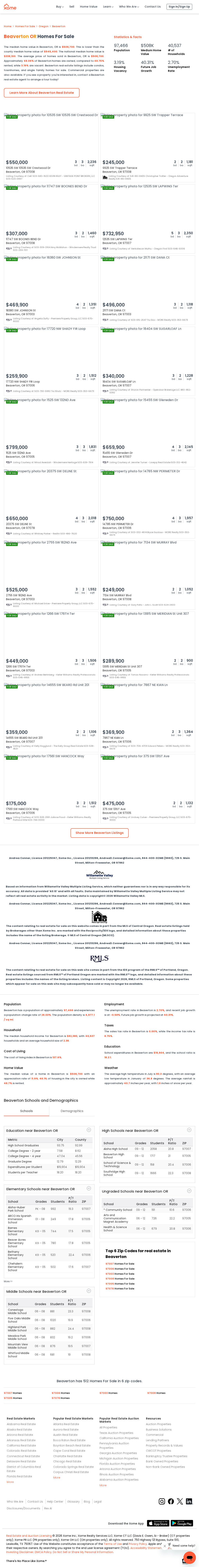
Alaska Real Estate (19, 1430)
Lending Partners (157, 1440)
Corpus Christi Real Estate (71, 1472)
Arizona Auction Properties (118, 1469)
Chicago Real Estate (67, 1461)
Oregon (43, 26)
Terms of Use (113, 1544)
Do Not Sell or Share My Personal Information (83, 1552)
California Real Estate (21, 1445)
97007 (110, 1264)
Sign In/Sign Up (179, 7)
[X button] (180, 1501)
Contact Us (153, 7)
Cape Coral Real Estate (69, 1451)
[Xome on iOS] (159, 1523)
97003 (110, 1274)
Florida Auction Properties (117, 1464)
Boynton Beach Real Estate (72, 1445)
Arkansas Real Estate (21, 1440)
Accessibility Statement (146, 1548)
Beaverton (58, 26)
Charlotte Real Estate (67, 1456)
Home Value (88, 7)
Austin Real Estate (65, 1435)
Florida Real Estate (19, 1476)
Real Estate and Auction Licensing (29, 1536)
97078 (110, 1288)
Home (7, 26)
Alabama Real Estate (21, 1424)
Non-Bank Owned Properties (165, 1467)
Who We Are (127, 7)
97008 (110, 1279)
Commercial (154, 1435)
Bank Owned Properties (162, 1461)
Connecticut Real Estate (23, 1456)
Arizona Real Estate (20, 1435)
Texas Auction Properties (116, 1433)
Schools (26, 1111)
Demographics (72, 1111)
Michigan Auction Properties (119, 1458)
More (10, 1482)
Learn (107, 7)
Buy (58, 7)
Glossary (73, 1502)
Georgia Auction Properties (118, 1453)
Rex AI (48, 1508)
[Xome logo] (10, 6)
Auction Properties (158, 1424)
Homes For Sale (25, 26)
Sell (71, 7)
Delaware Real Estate (21, 1461)
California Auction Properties (119, 1438)
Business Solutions (159, 1430)
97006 (110, 1269)
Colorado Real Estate (21, 1451)
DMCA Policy (43, 1552)
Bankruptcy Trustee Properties (166, 1456)
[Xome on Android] (182, 1523)
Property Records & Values (164, 1445)
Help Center (55, 1502)
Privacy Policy (138, 1544)
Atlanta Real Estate (66, 1424)
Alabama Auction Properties (119, 1480)
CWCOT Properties (158, 1451)
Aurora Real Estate (66, 1430)
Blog (87, 1502)
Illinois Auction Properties (117, 1474)
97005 (110, 1284)
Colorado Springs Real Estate (73, 1467)
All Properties (108, 1427)
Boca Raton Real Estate (69, 1440)
